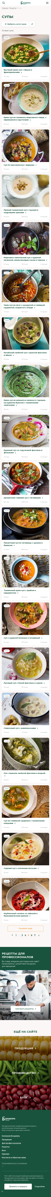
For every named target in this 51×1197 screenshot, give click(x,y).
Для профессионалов (11, 1143)
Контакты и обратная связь (14, 1157)
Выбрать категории (16, 24)
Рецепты (13, 8)
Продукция (7, 1139)
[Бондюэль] (8, 1118)
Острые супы (7, 30)
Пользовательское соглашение (14, 1163)
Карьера (5, 1154)
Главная (5, 8)
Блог (4, 1150)
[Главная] (25, 3)
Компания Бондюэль (11, 1136)
